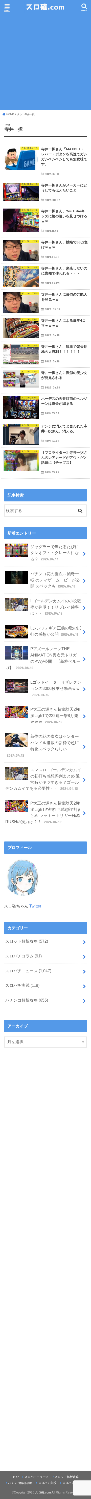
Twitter (35, 906)
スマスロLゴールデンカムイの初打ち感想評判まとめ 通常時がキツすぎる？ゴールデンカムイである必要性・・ (43, 779)
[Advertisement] (45, 61)
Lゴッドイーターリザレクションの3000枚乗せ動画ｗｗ (55, 688)
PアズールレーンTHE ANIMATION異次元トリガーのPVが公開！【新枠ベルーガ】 (43, 658)
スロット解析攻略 (26, 941)
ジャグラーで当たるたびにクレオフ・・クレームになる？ (54, 552)
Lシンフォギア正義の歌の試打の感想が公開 (55, 631)
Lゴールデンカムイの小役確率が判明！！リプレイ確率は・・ (55, 607)
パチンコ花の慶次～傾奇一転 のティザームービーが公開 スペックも (55, 579)
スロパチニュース (28, 970)
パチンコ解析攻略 (26, 1000)
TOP (16, 1476)
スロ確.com (43, 1492)
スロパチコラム (23, 956)
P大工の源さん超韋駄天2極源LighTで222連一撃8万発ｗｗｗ (55, 715)
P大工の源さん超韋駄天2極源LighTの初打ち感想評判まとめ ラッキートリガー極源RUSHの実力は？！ (43, 812)
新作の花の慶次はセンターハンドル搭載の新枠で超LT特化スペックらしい (43, 745)
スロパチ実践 (22, 985)
